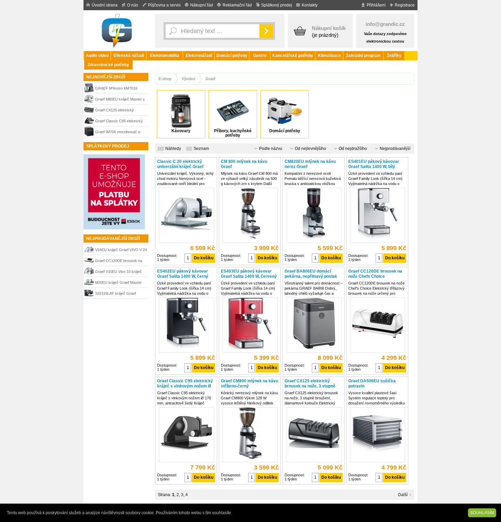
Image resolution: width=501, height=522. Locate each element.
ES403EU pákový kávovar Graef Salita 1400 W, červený (249, 274)
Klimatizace (329, 55)
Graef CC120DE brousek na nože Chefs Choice (118, 261)
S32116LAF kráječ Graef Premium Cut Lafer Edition (116, 294)
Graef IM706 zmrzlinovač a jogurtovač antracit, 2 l (117, 133)
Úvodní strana (105, 5)
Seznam (201, 148)
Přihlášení (376, 5)
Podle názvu (270, 148)
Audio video (97, 55)
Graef (210, 79)
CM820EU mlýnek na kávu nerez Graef (310, 164)
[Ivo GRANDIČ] (118, 31)
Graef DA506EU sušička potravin (372, 383)
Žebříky (394, 55)
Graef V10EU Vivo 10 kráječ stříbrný (118, 272)
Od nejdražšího (353, 148)
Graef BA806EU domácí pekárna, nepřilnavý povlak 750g (311, 274)
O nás (132, 5)
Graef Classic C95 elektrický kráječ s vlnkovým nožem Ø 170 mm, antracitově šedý (119, 122)
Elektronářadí (199, 55)
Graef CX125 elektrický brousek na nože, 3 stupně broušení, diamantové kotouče (120, 111)
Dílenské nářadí (128, 55)
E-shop (164, 79)
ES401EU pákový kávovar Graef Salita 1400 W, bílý (373, 164)
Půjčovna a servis (164, 5)
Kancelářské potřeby (292, 55)
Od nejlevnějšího (310, 148)
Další (403, 494)
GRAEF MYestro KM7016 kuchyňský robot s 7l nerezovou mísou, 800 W (116, 89)
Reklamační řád (237, 5)
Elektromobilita (164, 55)
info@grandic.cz (385, 24)
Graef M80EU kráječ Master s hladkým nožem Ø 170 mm (120, 100)
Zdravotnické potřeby (108, 64)
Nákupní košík (329, 28)
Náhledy (173, 148)
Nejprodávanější (395, 148)
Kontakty (310, 5)
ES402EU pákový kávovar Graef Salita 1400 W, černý (182, 274)
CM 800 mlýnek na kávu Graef (244, 164)
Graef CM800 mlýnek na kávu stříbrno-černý (249, 383)
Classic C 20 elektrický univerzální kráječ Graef (180, 164)
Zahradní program (363, 55)
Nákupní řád (201, 5)
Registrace (405, 5)
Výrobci (188, 79)
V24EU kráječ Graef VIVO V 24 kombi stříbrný (121, 251)
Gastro (260, 55)
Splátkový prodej (276, 5)
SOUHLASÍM (482, 512)
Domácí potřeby (231, 55)
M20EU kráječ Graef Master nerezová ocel (118, 283)
